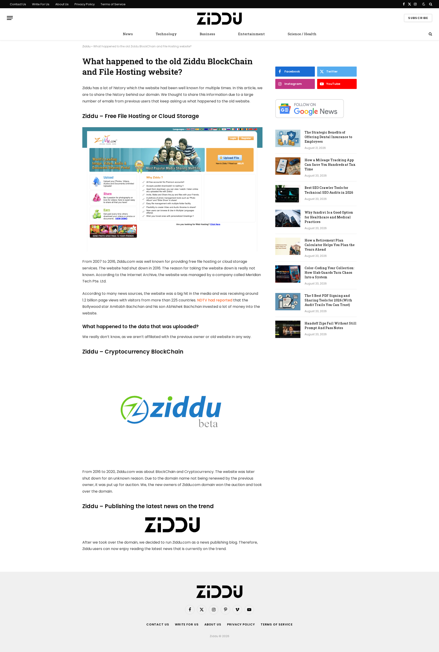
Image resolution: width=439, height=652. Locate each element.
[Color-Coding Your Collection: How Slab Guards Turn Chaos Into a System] (287, 274)
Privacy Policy (85, 4)
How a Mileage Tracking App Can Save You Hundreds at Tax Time (330, 164)
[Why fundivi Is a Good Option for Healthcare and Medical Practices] (287, 218)
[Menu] (10, 18)
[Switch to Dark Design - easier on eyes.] (423, 4)
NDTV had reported (214, 300)
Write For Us (40, 4)
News (128, 34)
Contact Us (18, 4)
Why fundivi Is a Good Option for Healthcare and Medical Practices (329, 217)
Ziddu (86, 46)
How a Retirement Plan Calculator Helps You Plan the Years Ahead (330, 245)
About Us (62, 4)
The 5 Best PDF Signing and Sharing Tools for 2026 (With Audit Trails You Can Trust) (328, 300)
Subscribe (418, 18)
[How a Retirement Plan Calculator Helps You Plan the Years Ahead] (287, 246)
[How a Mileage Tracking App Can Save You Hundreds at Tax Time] (287, 166)
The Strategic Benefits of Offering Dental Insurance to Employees (328, 137)
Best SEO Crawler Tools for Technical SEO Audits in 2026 (329, 189)
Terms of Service (113, 4)
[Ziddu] (219, 18)
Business (207, 34)
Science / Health (302, 34)
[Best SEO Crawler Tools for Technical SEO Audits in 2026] (287, 193)
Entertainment (251, 34)
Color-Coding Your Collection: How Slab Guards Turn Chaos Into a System (329, 272)
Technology (166, 34)
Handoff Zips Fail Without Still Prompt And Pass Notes (330, 325)
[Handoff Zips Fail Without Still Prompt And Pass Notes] (287, 329)
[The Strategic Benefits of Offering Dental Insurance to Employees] (287, 138)
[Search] (430, 4)
